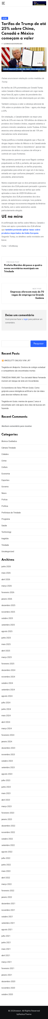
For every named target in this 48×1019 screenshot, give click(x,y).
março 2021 (6, 962)
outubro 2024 (7, 683)
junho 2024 (6, 709)
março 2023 (6, 806)
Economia (5, 474)
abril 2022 (5, 877)
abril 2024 (5, 722)
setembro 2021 (8, 923)
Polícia (4, 499)
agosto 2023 (6, 774)
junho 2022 (6, 865)
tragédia (4, 538)
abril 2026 (5, 579)
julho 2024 (5, 702)
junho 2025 (6, 638)
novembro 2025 (8, 612)
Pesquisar (38, 344)
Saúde (4, 525)
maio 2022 (6, 871)
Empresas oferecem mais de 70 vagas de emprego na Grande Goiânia (27, 295)
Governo (5, 486)
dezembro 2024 (8, 670)
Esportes (5, 480)
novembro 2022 (8, 832)
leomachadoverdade (13, 44)
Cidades (5, 454)
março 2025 (6, 657)
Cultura (4, 467)
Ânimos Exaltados (9, 441)
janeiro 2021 (6, 975)
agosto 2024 (6, 696)
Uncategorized (7, 551)
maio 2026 (6, 573)
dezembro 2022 (8, 826)
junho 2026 (6, 566)
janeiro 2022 (6, 897)
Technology (6, 532)
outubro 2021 (7, 916)
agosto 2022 (6, 852)
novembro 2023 (8, 754)
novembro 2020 (8, 988)
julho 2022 (5, 858)
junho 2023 (6, 787)
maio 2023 (6, 793)
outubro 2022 (7, 839)
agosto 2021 (6, 929)
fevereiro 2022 (7, 890)
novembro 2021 (8, 910)
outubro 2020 (7, 994)
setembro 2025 (8, 625)
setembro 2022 (8, 845)
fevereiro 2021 (7, 968)
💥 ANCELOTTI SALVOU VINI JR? (15, 360)
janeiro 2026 (6, 599)
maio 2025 (6, 644)
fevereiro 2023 (7, 813)
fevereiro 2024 (7, 735)
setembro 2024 (8, 689)
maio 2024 (6, 715)
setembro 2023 (8, 767)
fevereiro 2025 (7, 663)
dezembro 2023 (8, 748)
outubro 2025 (7, 618)
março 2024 (6, 728)
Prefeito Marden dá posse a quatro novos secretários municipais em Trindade (23, 268)
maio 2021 (6, 949)
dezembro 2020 (8, 981)
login (26, 319)
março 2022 (6, 884)
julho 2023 (5, 780)
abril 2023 (5, 800)
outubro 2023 (7, 761)
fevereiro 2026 (7, 592)
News (4, 493)
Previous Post (13, 262)
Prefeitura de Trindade (11, 512)
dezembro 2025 (8, 605)
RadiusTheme (25, 1014)
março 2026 (6, 586)
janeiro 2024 (6, 741)
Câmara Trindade (8, 448)
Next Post (37, 289)
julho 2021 (5, 936)
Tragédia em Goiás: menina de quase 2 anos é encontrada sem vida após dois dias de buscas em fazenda (23, 405)
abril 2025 (5, 651)
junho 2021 (6, 942)
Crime (4, 461)
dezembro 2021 (8, 903)
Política (4, 506)
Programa (5, 519)
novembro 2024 (8, 677)
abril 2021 (5, 955)
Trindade (5, 545)
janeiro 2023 (6, 819)
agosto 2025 (6, 631)
